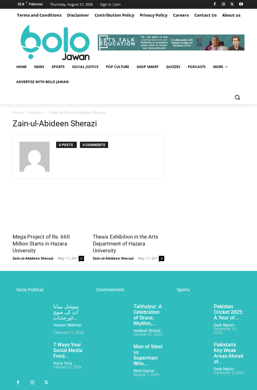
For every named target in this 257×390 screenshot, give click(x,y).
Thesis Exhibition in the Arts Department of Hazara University (125, 244)
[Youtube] (240, 4)
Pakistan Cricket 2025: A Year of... (228, 312)
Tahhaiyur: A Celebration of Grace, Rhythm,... (148, 314)
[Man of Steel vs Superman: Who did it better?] (110, 356)
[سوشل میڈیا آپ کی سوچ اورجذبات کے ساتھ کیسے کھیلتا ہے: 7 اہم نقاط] (30, 316)
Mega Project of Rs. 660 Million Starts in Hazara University (41, 244)
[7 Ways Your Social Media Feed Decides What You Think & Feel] (30, 354)
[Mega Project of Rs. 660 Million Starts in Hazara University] (48, 211)
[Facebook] (214, 4)
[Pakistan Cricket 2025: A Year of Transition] (191, 316)
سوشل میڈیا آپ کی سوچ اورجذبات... (66, 312)
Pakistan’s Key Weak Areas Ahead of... (228, 353)
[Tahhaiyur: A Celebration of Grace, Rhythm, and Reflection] (110, 316)
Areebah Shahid (147, 331)
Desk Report (224, 325)
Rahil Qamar (144, 371)
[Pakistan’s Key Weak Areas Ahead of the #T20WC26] (191, 354)
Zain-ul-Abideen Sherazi (33, 258)
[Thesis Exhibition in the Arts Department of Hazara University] (128, 211)
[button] (237, 97)
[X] (232, 4)
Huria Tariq (62, 363)
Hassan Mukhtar (67, 325)
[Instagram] (223, 4)
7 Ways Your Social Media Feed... (67, 350)
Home (18, 112)
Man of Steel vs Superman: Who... (148, 355)
